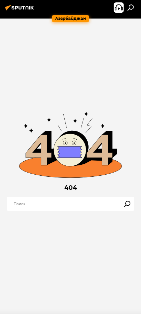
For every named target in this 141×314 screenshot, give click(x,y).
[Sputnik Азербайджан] (20, 10)
